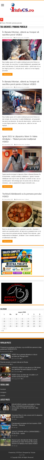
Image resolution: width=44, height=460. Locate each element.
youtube (2, 395)
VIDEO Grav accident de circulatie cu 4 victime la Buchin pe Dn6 (25, 375)
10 (4, 321)
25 (10, 326)
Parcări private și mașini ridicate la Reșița (14, 362)
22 (34, 324)
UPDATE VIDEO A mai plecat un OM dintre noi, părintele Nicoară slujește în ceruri (26, 368)
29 (34, 326)
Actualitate (26, 37)
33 (12, 364)
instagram (3, 392)
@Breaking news (19, 37)
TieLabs (33, 452)
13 (22, 321)
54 (12, 351)
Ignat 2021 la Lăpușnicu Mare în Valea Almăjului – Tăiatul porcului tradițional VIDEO (19, 139)
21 (28, 324)
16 (39, 321)
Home (3, 23)
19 (16, 324)
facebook (3, 389)
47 (21, 358)
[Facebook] (22, 455)
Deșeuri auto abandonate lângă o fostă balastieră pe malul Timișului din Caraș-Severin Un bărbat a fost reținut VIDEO (25, 441)
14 (28, 321)
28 (28, 326)
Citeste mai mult (7, 74)
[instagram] (24, 455)
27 (22, 326)
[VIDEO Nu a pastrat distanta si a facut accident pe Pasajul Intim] (5, 357)
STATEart (19, 452)
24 (4, 326)
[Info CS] (22, 7)
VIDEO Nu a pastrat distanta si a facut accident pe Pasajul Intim (24, 355)
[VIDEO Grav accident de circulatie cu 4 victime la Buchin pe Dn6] (5, 377)
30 (39, 326)
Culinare (27, 199)
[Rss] (20, 455)
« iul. (2, 330)
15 (34, 321)
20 (22, 324)
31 (21, 371)
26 (16, 326)
